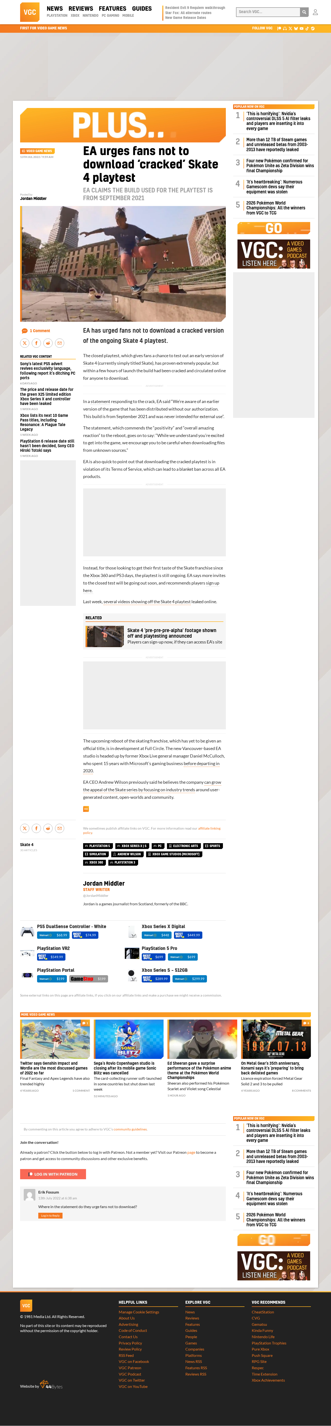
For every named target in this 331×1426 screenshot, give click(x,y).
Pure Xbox (260, 1349)
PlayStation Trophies (269, 1343)
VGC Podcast (130, 1374)
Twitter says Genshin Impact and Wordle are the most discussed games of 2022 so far (53, 1068)
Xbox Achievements (268, 1380)
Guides (142, 9)
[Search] (304, 12)
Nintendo (90, 15)
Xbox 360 (99, 575)
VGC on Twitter (132, 1380)
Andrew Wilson (113, 782)
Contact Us (128, 1336)
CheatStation (263, 1312)
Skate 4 (90, 363)
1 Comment (40, 331)
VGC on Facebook (134, 1361)
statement (100, 401)
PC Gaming (110, 15)
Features (112, 9)
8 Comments (301, 1090)
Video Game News (39, 151)
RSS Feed (126, 1355)
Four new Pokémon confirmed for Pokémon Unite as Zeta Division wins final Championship (280, 166)
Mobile (128, 15)
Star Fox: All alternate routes (188, 13)
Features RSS (196, 1367)
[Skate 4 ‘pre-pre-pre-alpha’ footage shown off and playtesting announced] (105, 636)
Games (191, 1343)
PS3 (120, 575)
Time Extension (264, 1374)
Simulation (97, 854)
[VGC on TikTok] (307, 28)
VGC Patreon (130, 1367)
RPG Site (259, 1361)
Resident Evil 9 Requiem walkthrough (195, 8)
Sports (215, 846)
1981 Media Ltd (37, 1316)
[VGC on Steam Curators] (313, 28)
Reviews (81, 9)
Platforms (193, 1355)
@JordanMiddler (96, 896)
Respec (258, 1367)
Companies (194, 1349)
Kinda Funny (262, 1330)
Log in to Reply (50, 1215)
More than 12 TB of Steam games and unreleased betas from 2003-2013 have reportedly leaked (277, 145)
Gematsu (259, 1324)
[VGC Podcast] (285, 28)
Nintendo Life (263, 1336)
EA (159, 401)
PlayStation (57, 15)
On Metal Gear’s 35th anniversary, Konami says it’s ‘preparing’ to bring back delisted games (272, 1068)
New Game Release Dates (185, 18)
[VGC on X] (290, 28)
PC (160, 846)
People (191, 1336)
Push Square (262, 1355)
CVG (256, 1318)
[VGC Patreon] (279, 28)
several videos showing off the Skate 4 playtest (147, 601)
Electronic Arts (185, 846)
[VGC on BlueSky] (296, 28)
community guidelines (130, 1129)
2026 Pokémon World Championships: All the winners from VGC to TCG (275, 208)
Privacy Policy (130, 1343)
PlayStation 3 (125, 862)
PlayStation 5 (99, 846)
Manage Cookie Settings (139, 1312)
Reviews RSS (195, 1374)
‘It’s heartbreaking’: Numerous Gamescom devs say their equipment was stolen (274, 187)
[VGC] (29, 12)
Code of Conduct (133, 1330)
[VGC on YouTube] (301, 28)
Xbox (75, 15)
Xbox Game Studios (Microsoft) (175, 854)
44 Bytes (51, 1384)
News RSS (193, 1361)
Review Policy (130, 1349)
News (55, 9)
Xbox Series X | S (134, 846)
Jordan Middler (33, 199)
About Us (127, 1318)
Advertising (128, 1324)
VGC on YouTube (133, 1386)
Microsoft (138, 763)
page (191, 1152)
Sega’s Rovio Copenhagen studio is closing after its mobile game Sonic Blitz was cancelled (125, 1068)
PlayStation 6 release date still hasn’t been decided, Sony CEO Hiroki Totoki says (47, 446)
